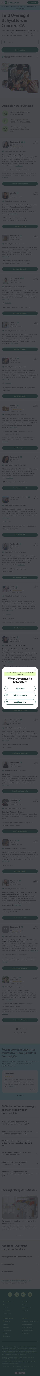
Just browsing (20, 702)
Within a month (20, 695)
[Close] (35, 670)
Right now (20, 688)
